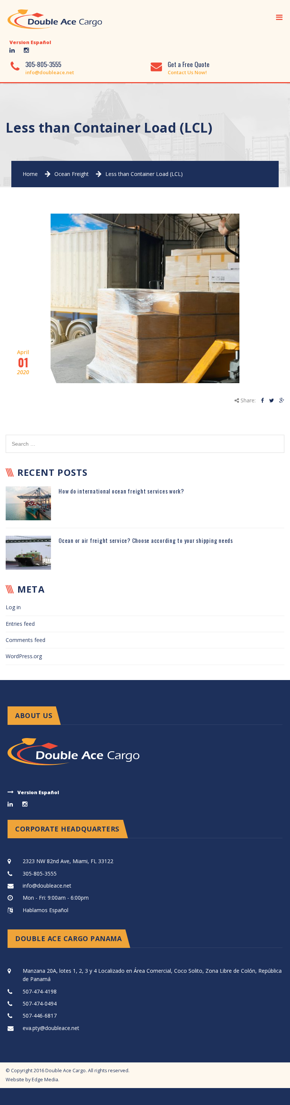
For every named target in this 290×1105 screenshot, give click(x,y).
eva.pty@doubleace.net (51, 1028)
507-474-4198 (40, 991)
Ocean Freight (71, 173)
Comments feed (25, 639)
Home (30, 173)
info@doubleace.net (49, 72)
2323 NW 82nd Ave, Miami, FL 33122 (68, 861)
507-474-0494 (40, 1003)
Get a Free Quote (189, 64)
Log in (13, 607)
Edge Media (45, 1079)
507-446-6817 (40, 1015)
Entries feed (20, 623)
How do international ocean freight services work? (121, 491)
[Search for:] (145, 438)
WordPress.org (24, 656)
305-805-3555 (43, 64)
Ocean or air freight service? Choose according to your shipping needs (146, 540)
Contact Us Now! (187, 72)
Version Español (30, 42)
